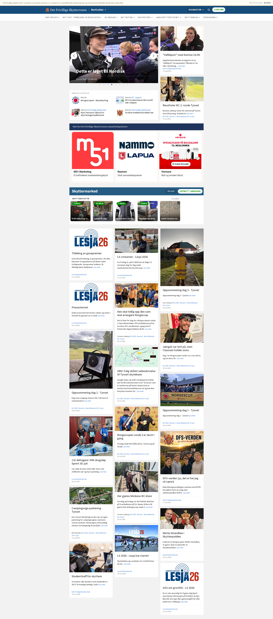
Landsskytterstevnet (79, 274)
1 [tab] (100, 84)
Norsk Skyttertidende (86, 79)
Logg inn (219, 10)
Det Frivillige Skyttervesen (172, 68)
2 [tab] (104, 84)
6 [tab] (120, 84)
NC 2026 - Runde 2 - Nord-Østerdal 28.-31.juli (178, 116)
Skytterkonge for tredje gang (105, 71)
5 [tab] (116, 84)
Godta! (267, 2)
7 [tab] (124, 84)
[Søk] (209, 10)
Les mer (181, 66)
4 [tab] (112, 84)
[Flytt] (74, 55)
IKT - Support (136, 97)
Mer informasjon (256, 2)
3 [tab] (108, 84)
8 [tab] (128, 84)
